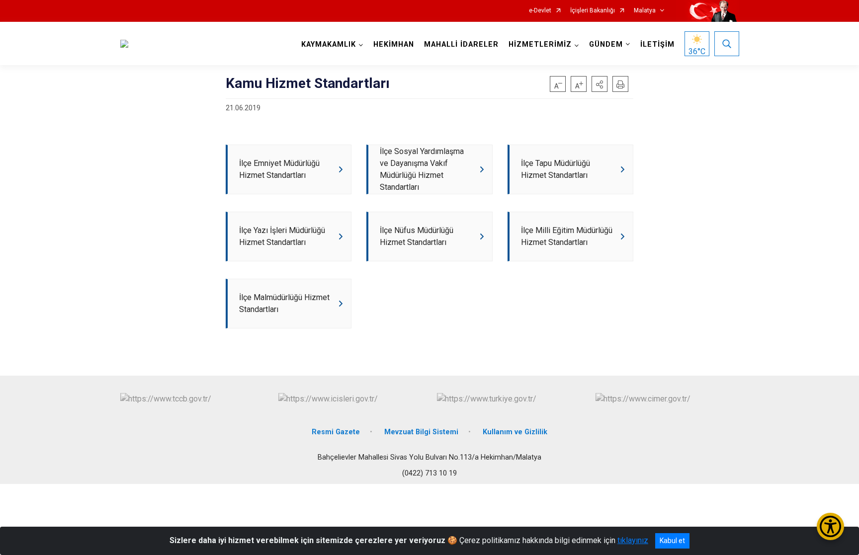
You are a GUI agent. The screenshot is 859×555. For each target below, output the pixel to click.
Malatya (645, 10)
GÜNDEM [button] (606, 44)
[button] (599, 84)
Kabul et (672, 541)
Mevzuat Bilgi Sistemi (421, 432)
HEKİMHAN (393, 44)
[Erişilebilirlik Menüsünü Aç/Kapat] (830, 526)
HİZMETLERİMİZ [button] (540, 44)
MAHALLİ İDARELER (461, 44)
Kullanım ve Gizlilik (515, 432)
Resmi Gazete (336, 432)
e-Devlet (540, 10)
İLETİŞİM (657, 44)
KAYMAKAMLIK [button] (328, 44)
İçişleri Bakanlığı (592, 10)
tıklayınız (632, 540)
